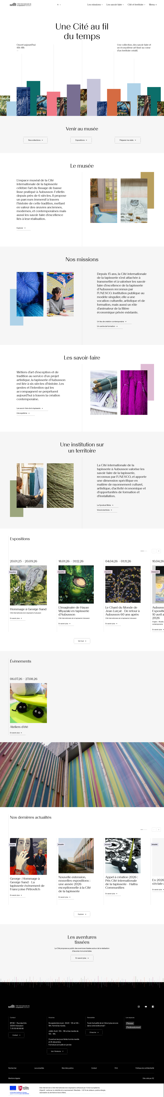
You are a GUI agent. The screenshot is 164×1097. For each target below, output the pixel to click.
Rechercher (12, 1068)
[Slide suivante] (159, 551)
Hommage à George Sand (28, 609)
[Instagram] (139, 1007)
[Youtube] (146, 1007)
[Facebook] (153, 1007)
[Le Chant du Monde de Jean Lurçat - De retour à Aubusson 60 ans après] (123, 584)
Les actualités (39, 1068)
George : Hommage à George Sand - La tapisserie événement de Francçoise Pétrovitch (27, 884)
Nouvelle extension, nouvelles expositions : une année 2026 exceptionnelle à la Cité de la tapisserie (74, 884)
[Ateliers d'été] (28, 703)
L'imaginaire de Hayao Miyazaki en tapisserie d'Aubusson (73, 611)
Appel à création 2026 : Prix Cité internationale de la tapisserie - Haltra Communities (121, 882)
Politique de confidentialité (145, 1068)
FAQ (116, 1068)
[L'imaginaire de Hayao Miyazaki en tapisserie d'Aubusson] (76, 584)
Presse (130, 1023)
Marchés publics (67, 1068)
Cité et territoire (135, 4)
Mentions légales (14, 1078)
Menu (152, 4)
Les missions (94, 4)
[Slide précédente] (154, 551)
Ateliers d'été (19, 727)
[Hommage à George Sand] (28, 585)
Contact (94, 1068)
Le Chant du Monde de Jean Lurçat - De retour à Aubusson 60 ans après (122, 611)
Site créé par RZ (148, 1078)
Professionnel (133, 1027)
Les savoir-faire (114, 4)
